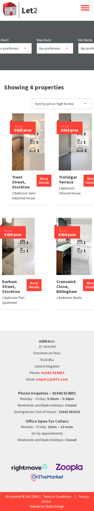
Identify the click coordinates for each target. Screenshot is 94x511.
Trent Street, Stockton (21, 181)
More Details (44, 180)
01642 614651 (53, 372)
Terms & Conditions (57, 496)
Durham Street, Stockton (11, 286)
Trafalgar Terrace (68, 179)
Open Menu (85, 7)
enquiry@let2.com (52, 379)
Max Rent (44, 40)
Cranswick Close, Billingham (66, 286)
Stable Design (54, 506)
